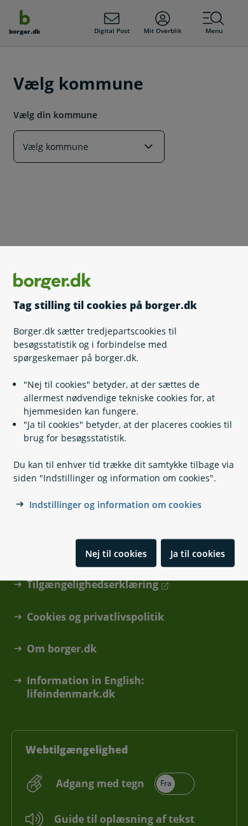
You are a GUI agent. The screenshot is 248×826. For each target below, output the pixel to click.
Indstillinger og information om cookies (115, 505)
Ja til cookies (197, 553)
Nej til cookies (116, 553)
